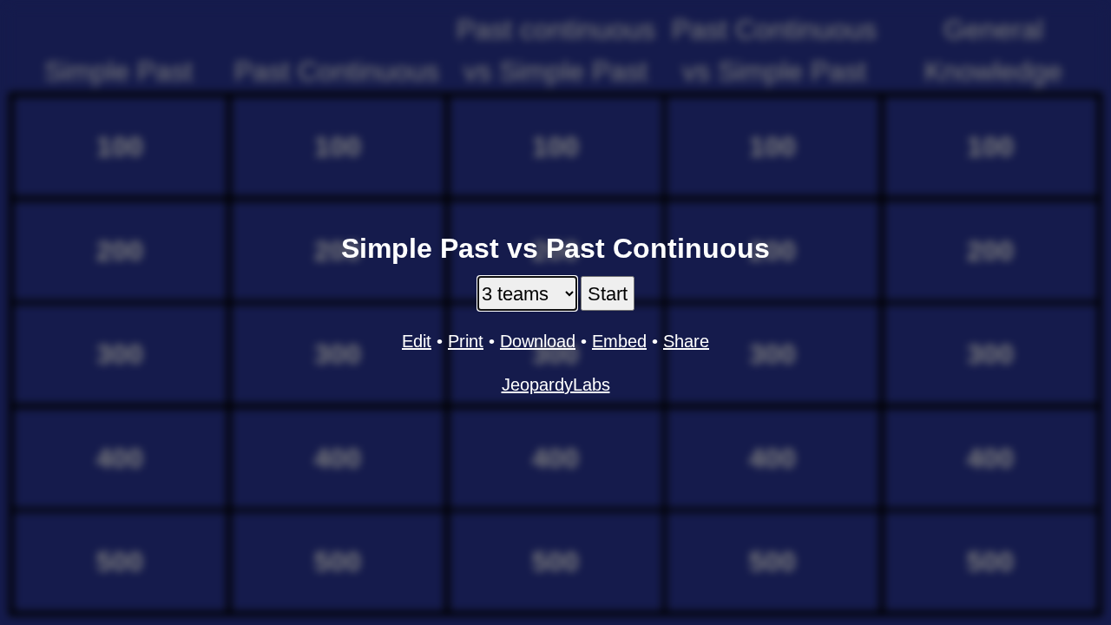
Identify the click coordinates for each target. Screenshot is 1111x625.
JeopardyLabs (556, 384)
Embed (619, 341)
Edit (416, 341)
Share (686, 341)
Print (465, 341)
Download (537, 341)
